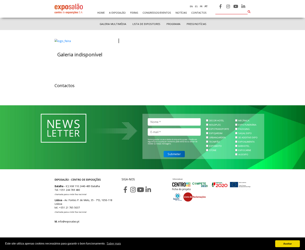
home (101, 12)
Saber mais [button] (114, 243)
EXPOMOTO (215, 146)
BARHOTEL (243, 146)
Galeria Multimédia (113, 24)
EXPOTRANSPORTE (219, 129)
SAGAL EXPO (245, 133)
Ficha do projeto (181, 189)
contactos (199, 12)
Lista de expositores (146, 24)
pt (205, 6)
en (191, 6)
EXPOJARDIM (215, 133)
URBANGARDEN (217, 137)
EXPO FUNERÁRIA (247, 124)
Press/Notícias (196, 24)
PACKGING (244, 129)
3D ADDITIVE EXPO (248, 137)
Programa (173, 24)
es (196, 6)
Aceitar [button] (287, 243)
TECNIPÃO (214, 141)
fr (200, 6)
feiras (134, 12)
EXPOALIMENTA (246, 141)
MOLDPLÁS (215, 124)
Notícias (181, 12)
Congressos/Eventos (157, 12)
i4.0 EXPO (243, 154)
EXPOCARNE (244, 150)
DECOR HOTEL (216, 120)
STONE (212, 150)
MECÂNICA (243, 120)
